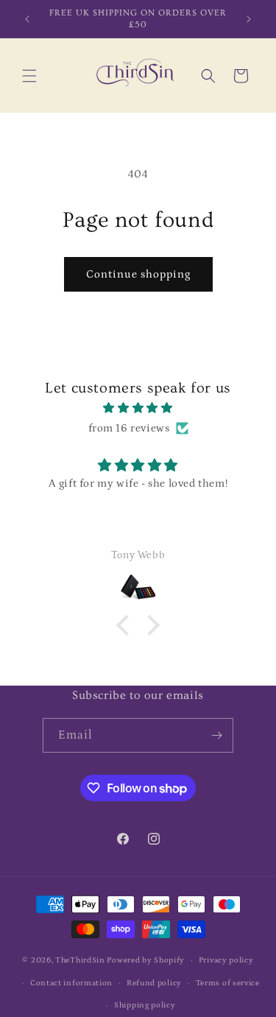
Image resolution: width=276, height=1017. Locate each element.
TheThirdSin (80, 960)
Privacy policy (226, 960)
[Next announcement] (249, 19)
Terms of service (228, 983)
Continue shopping (138, 274)
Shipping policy (145, 1005)
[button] (29, 76)
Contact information (71, 983)
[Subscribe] (216, 735)
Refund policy (154, 983)
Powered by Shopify (146, 960)
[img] (138, 408)
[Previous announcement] (27, 19)
